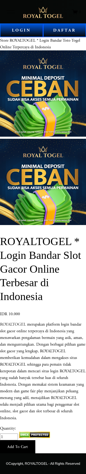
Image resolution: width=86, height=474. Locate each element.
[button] (17, 447)
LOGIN (21, 30)
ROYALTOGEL (13, 324)
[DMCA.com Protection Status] (34, 436)
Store (4, 40)
